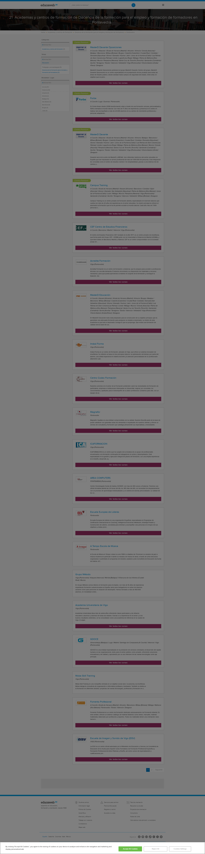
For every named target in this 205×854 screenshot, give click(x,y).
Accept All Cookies (130, 849)
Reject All (155, 849)
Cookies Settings (180, 849)
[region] (102, 848)
